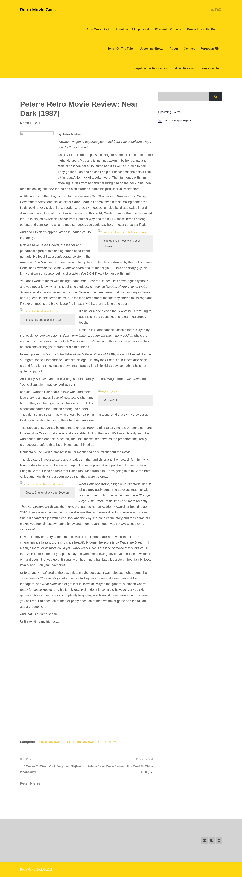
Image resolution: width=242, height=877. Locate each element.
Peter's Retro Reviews (78, 742)
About (174, 48)
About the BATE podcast (132, 29)
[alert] (190, 120)
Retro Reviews (107, 742)
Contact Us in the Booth (203, 29)
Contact (189, 48)
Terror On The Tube (121, 48)
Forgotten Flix (210, 48)
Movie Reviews (185, 68)
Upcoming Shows (152, 48)
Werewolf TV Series (168, 29)
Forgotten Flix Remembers (150, 68)
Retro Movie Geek (38, 9)
